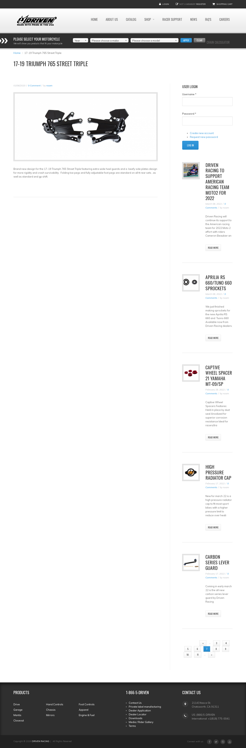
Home (94, 19)
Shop (148, 19)
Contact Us (135, 702)
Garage (17, 709)
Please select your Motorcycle (36, 39)
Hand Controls (54, 704)
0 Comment (34, 85)
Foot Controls (87, 704)
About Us (112, 19)
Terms (132, 725)
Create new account (202, 133)
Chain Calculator (218, 42)
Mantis (17, 715)
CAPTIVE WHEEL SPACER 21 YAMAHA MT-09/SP (218, 375)
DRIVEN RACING (40, 741)
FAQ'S (208, 19)
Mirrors (50, 715)
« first (190, 643)
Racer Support (172, 19)
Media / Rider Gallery (141, 722)
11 (198, 654)
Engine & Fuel (87, 715)
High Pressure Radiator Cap (218, 472)
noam (49, 85)
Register (201, 4)
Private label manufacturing (145, 706)
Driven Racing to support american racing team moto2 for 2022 (217, 181)
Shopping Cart (224, 4)
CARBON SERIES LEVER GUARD (217, 562)
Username (189, 94)
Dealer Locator (137, 714)
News (193, 19)
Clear (199, 40)
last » (223, 654)
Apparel (83, 709)
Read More (213, 247)
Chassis (51, 709)
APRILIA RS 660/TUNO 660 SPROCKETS (218, 283)
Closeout (18, 720)
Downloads (135, 718)
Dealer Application (140, 710)
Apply (186, 40)
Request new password (204, 136)
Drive (16, 704)
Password (189, 113)
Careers (224, 19)
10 (188, 654)
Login (165, 4)
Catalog (131, 19)
